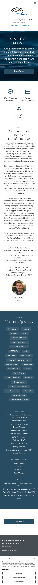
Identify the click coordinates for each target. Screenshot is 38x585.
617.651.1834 (13, 26)
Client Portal (19, 71)
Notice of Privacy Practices (9, 550)
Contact (27, 26)
